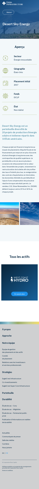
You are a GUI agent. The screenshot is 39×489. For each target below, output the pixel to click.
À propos (6, 329)
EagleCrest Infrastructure (11, 378)
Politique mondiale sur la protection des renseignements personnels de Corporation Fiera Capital (16, 467)
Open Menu (35, 3)
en (3, 453)
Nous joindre (7, 447)
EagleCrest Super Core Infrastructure (16, 386)
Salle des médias (8, 440)
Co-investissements (9, 382)
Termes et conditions (7, 470)
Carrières (5, 444)
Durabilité (7, 399)
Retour (9, 12)
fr (7, 453)
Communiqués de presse (11, 436)
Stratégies (7, 372)
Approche (7, 335)
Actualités (6, 433)
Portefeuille (8, 393)
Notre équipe (8, 343)
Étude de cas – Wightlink (11, 409)
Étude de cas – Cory (9, 406)
